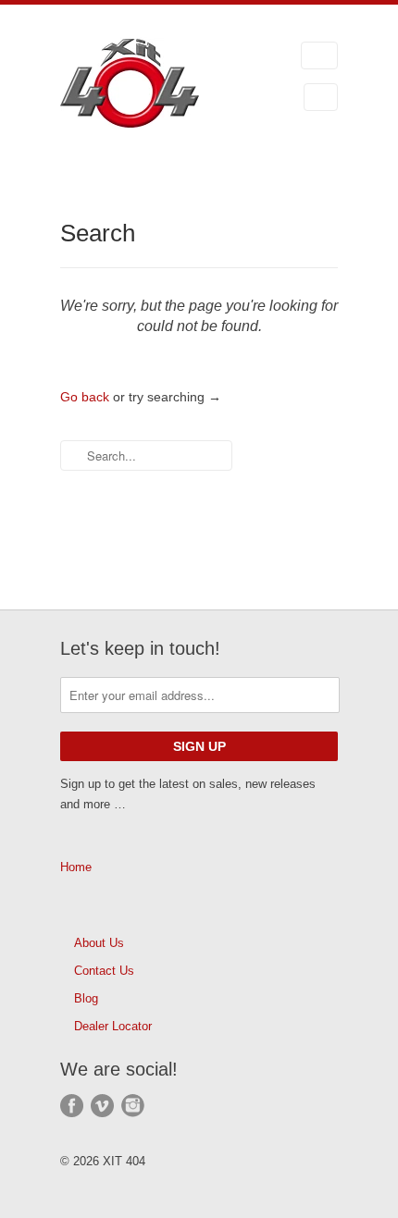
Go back (84, 396)
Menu (319, 55)
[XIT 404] (152, 86)
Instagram (132, 1105)
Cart (321, 97)
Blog (86, 998)
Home (76, 867)
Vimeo (102, 1105)
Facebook (71, 1105)
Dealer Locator (113, 1026)
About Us (99, 943)
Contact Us (104, 971)
